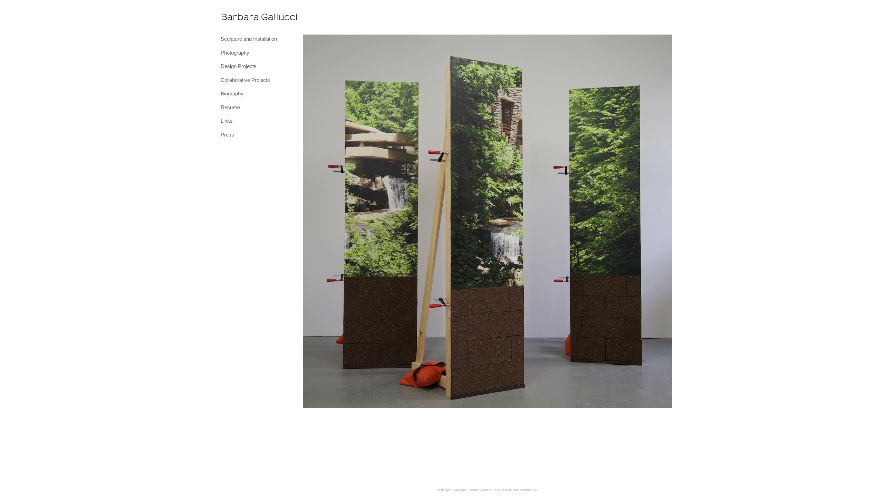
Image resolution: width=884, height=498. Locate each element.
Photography (235, 53)
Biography (232, 93)
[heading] (238, 17)
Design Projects (239, 66)
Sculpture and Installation (249, 39)
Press (227, 135)
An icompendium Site (523, 490)
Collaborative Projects (245, 80)
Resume (230, 107)
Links (227, 121)
